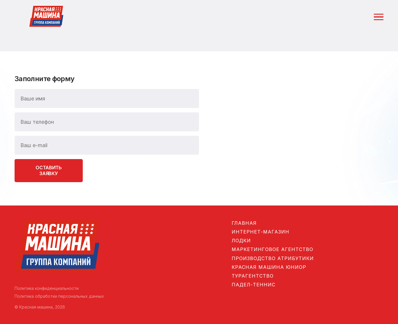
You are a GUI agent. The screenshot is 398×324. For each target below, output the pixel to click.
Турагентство (253, 276)
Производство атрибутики (273, 258)
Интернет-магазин (260, 232)
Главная (244, 223)
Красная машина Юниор (269, 267)
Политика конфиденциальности (47, 288)
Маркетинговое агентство (272, 249)
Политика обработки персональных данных (59, 296)
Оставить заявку (48, 170)
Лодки (241, 240)
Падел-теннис (253, 285)
